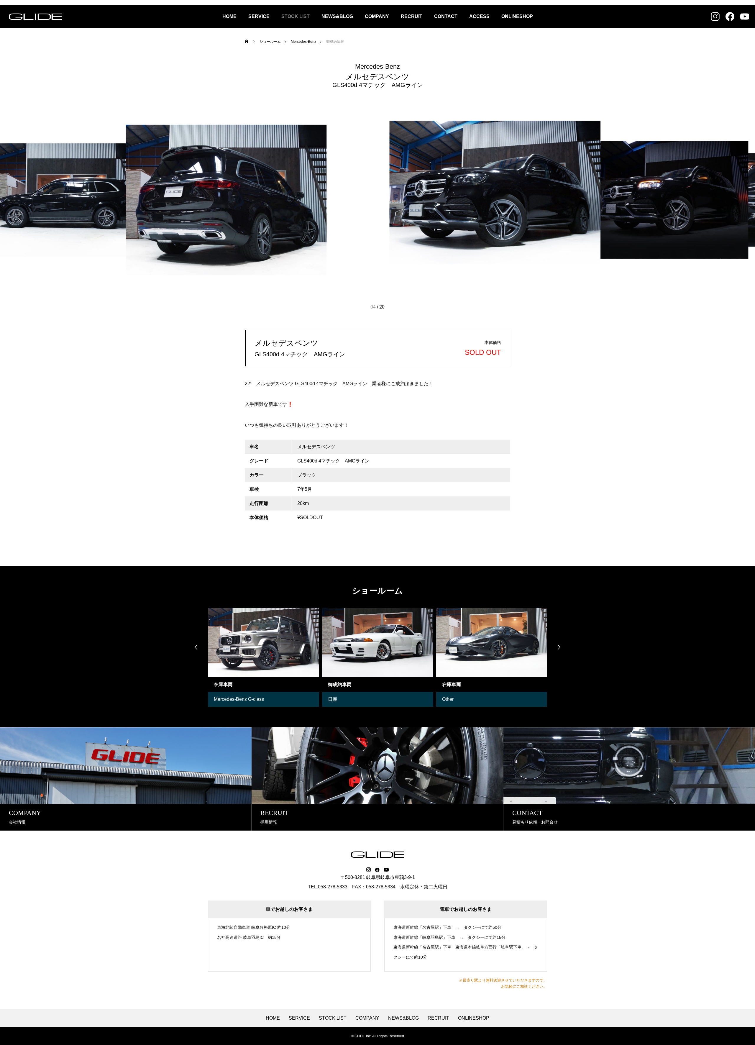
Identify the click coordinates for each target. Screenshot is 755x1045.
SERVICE (259, 16)
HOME (229, 16)
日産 (332, 699)
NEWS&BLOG (337, 16)
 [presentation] (196, 647)
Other (448, 699)
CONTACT (445, 16)
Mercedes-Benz (377, 66)
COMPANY (377, 16)
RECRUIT (411, 16)
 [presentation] (559, 647)
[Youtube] (386, 870)
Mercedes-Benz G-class (239, 699)
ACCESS (479, 16)
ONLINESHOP (517, 16)
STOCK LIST (295, 16)
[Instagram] (368, 870)
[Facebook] (377, 870)
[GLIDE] (35, 16)
